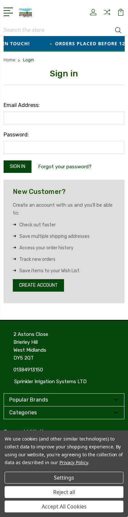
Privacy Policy (73, 462)
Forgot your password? (65, 167)
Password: (16, 135)
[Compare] (107, 14)
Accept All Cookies (64, 506)
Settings (64, 477)
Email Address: (22, 105)
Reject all (64, 492)
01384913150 (28, 370)
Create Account (38, 285)
